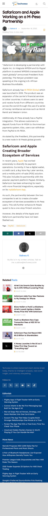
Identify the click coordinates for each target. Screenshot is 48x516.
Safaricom (21, 226)
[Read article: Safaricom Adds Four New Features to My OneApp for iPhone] (7, 298)
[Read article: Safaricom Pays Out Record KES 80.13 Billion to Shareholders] (7, 335)
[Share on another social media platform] (41, 233)
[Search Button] (44, 3)
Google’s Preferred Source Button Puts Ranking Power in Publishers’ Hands (22, 481)
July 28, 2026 (19, 351)
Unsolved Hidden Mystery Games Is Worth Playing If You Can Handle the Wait (22, 431)
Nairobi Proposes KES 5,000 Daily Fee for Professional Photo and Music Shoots (20, 447)
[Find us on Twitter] (10, 385)
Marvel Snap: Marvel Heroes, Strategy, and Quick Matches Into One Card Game (22, 413)
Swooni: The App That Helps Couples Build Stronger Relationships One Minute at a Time (23, 419)
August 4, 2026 (20, 315)
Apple (20, 161)
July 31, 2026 (19, 338)
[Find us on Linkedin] (28, 385)
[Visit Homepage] (20, 4)
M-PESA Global (31, 90)
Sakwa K (13, 28)
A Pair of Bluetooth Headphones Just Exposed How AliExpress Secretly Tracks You (21, 454)
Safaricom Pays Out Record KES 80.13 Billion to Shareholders (27, 334)
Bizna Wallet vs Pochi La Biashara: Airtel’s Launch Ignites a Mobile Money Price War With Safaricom (28, 309)
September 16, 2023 (29, 28)
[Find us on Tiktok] (34, 385)
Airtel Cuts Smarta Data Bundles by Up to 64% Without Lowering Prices (29, 286)
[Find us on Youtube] (22, 385)
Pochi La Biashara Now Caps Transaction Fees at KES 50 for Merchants (27, 322)
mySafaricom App (16, 189)
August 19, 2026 (20, 291)
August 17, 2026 (20, 301)
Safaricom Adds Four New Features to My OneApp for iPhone (29, 297)
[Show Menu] (3, 3)
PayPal (11, 226)
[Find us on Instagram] (16, 385)
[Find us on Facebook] (4, 385)
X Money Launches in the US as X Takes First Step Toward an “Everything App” (28, 345)
